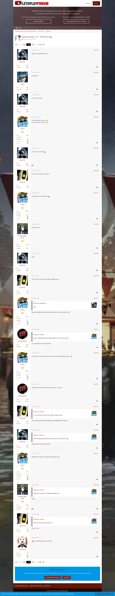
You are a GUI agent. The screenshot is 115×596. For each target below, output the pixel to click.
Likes (18, 65)
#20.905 (96, 148)
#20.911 (96, 298)
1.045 (24, 44)
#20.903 (96, 94)
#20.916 (96, 430)
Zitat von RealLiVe (39, 303)
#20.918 (96, 485)
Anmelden (66, 577)
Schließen (110, 594)
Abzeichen (19, 137)
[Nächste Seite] (43, 44)
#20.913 (96, 353)
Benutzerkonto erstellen (52, 577)
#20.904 (96, 117)
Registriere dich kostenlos (61, 573)
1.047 (33, 44)
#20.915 (96, 406)
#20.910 (96, 276)
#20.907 (96, 193)
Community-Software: (57, 591)
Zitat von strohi (38, 335)
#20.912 (96, 329)
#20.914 (96, 384)
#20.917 (96, 453)
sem (24, 39)
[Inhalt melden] (97, 67)
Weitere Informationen (101, 594)
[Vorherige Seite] (16, 44)
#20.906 (96, 170)
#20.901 (96, 50)
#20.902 (96, 72)
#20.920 (96, 537)
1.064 (39, 44)
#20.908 (96, 224)
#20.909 (96, 253)
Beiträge (19, 67)
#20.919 (96, 514)
